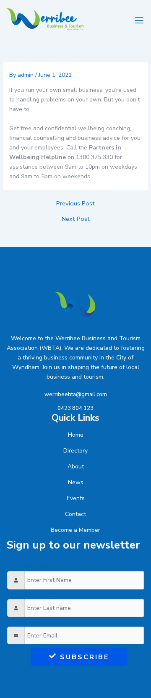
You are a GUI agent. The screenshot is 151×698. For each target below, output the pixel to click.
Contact (75, 514)
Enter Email (23, 622)
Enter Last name (30, 594)
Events (76, 498)
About (76, 466)
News (75, 482)
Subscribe (84, 657)
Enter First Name (31, 566)
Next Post (76, 219)
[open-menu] (138, 19)
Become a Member (75, 530)
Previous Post (75, 203)
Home (75, 435)
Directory (75, 451)
